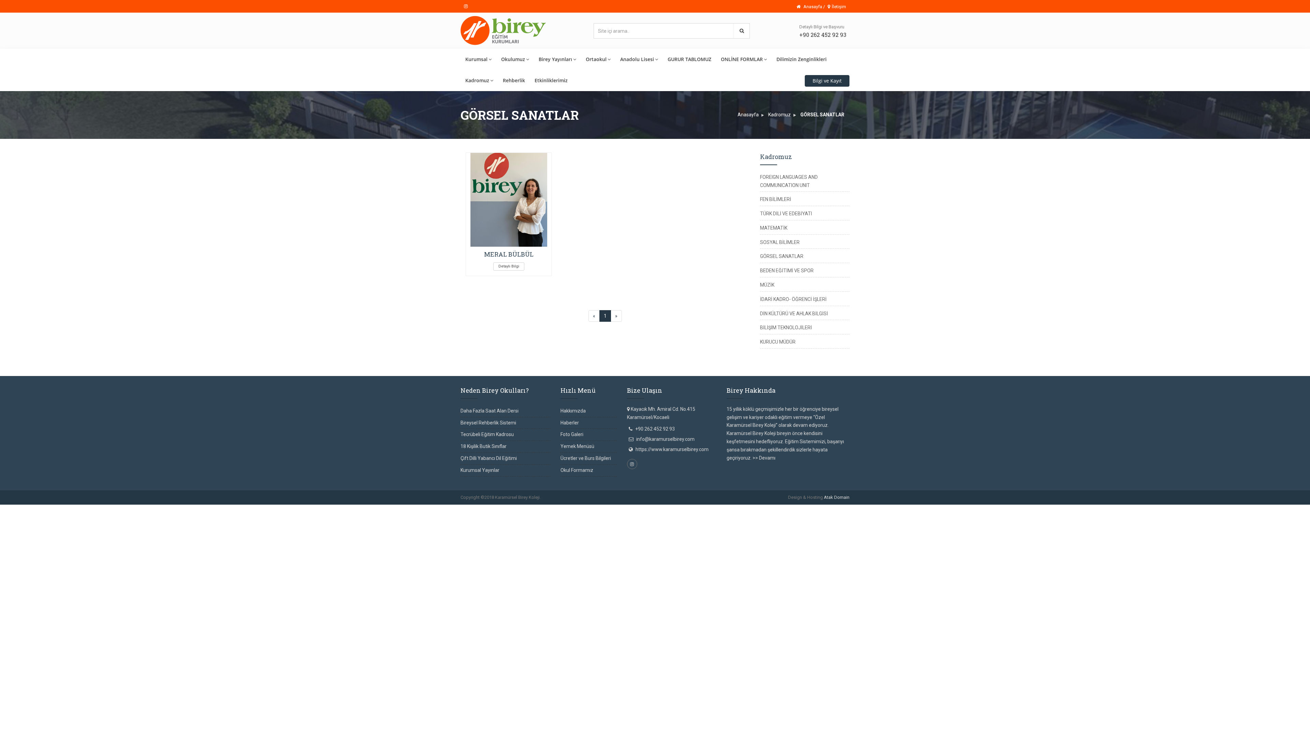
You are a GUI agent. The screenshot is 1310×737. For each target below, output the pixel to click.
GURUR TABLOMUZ (689, 59)
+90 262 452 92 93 (822, 34)
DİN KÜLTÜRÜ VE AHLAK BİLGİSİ (794, 313)
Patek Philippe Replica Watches (153, 508)
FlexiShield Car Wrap (635, 508)
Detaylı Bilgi (508, 266)
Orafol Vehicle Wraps (758, 508)
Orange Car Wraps (436, 508)
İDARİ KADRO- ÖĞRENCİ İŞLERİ (793, 299)
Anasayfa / (813, 6)
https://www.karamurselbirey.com (672, 449)
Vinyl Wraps (599, 508)
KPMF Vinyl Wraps (716, 508)
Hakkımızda (573, 411)
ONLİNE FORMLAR (742, 59)
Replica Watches (350, 508)
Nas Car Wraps (570, 508)
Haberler (570, 422)
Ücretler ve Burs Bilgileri (586, 458)
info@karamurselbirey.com (665, 439)
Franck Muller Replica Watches (32, 508)
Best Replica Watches (309, 508)
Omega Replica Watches (92, 508)
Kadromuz (477, 80)
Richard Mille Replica (210, 508)
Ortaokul (596, 59)
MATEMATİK (773, 228)
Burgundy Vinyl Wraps (392, 508)
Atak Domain (836, 497)
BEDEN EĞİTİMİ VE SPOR (787, 270)
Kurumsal (476, 59)
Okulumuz (513, 59)
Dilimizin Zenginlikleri (801, 59)
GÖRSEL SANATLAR (781, 256)
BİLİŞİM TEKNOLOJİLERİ (786, 327)
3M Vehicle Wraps (476, 508)
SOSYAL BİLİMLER (780, 242)
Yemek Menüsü (577, 446)
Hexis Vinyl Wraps (677, 508)
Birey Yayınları (555, 59)
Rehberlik (514, 80)
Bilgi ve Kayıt (827, 80)
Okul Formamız (577, 470)
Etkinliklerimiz (551, 80)
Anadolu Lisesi (637, 59)
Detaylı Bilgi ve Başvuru (821, 26)
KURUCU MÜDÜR (778, 342)
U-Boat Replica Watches (259, 508)
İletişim (839, 6)
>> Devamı (764, 458)
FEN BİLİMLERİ (775, 199)
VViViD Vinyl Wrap (801, 508)
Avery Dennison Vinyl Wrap (525, 508)
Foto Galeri (572, 434)
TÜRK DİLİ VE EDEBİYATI (786, 213)
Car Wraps (832, 508)
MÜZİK (767, 285)
